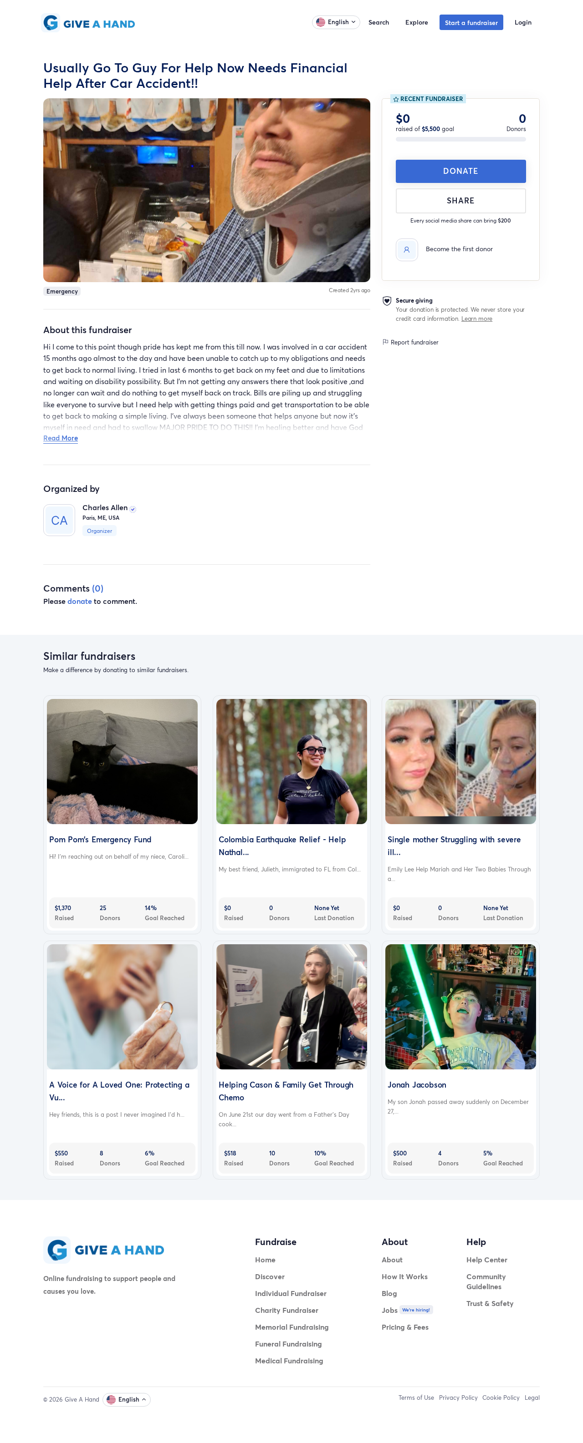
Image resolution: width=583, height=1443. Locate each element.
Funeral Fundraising (288, 1343)
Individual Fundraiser (291, 1293)
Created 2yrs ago (350, 290)
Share (461, 200)
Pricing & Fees (405, 1327)
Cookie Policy (501, 1397)
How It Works (405, 1276)
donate (79, 601)
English (338, 22)
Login (523, 22)
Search (378, 22)
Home (265, 1259)
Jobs (390, 1310)
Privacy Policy (458, 1397)
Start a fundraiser (471, 22)
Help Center (486, 1259)
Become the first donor (459, 248)
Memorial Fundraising (292, 1327)
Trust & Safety (490, 1303)
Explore (416, 22)
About (392, 1259)
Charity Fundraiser (286, 1310)
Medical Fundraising (289, 1360)
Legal (532, 1397)
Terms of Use (416, 1397)
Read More (60, 437)
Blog (389, 1293)
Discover (270, 1276)
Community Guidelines (486, 1281)
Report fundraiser (414, 342)
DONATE (460, 171)
